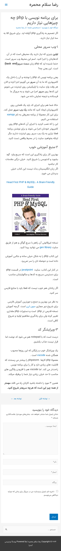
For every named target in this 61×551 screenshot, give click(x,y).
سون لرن (30, 307)
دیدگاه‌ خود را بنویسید (50, 27)
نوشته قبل (44, 398)
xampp (11, 115)
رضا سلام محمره (43, 4)
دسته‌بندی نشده (34, 27)
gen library (45, 248)
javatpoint (27, 270)
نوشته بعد (16, 398)
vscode (41, 355)
